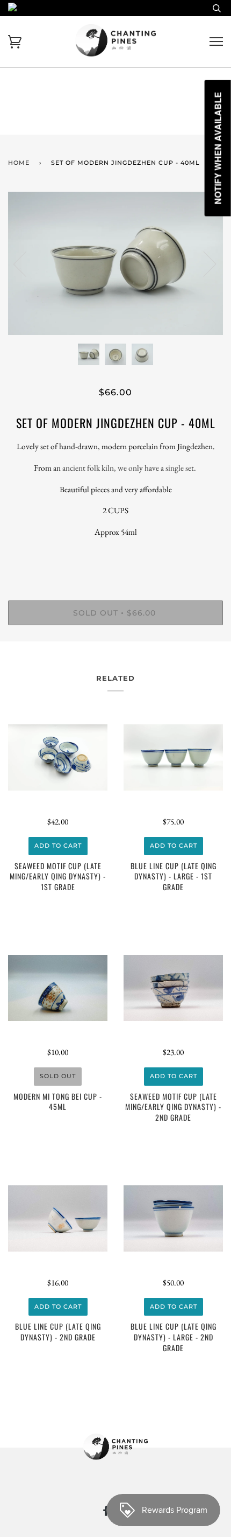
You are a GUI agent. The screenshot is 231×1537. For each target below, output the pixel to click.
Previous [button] (26, 263)
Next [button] (203, 263)
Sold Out (58, 1076)
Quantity (115, 555)
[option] (115, 264)
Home (19, 162)
